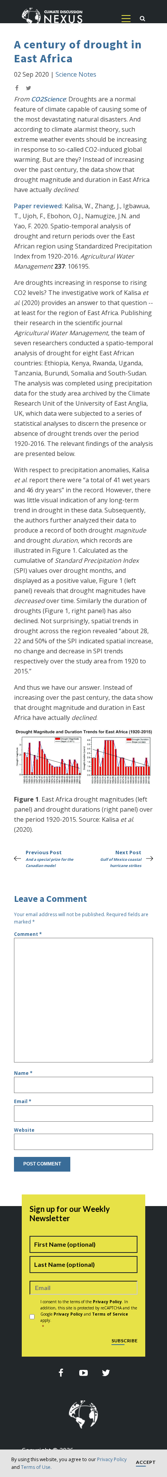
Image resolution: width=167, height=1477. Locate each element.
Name (23, 1073)
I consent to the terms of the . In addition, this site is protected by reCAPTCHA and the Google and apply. (88, 1314)
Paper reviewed (38, 206)
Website (24, 1130)
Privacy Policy (112, 1459)
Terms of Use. (36, 1467)
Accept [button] (146, 1462)
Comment (28, 934)
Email (22, 1101)
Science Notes (76, 74)
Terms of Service (110, 1314)
